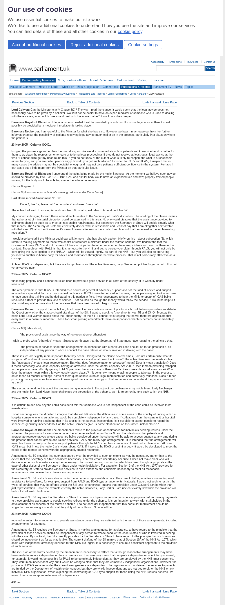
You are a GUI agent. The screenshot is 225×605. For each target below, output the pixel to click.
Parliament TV (162, 86)
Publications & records (135, 86)
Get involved (125, 80)
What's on (68, 86)
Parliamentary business (38, 80)
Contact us (209, 61)
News (178, 86)
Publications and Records (91, 93)
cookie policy (130, 31)
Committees (110, 86)
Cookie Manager (162, 597)
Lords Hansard (138, 93)
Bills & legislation (88, 86)
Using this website (97, 597)
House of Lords (48, 86)
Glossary (27, 597)
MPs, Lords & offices (72, 80)
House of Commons (23, 86)
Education (158, 80)
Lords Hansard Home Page (159, 102)
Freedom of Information (63, 597)
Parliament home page (35, 93)
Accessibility (157, 61)
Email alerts (175, 61)
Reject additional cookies (95, 44)
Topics (189, 86)
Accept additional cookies (36, 44)
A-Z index (14, 597)
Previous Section (23, 102)
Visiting (142, 80)
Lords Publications (117, 93)
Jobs (81, 597)
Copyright (115, 597)
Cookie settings (143, 44)
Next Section (20, 591)
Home (14, 80)
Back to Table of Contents (83, 102)
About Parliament (102, 80)
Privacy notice (129, 597)
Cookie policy (146, 597)
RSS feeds (192, 61)
